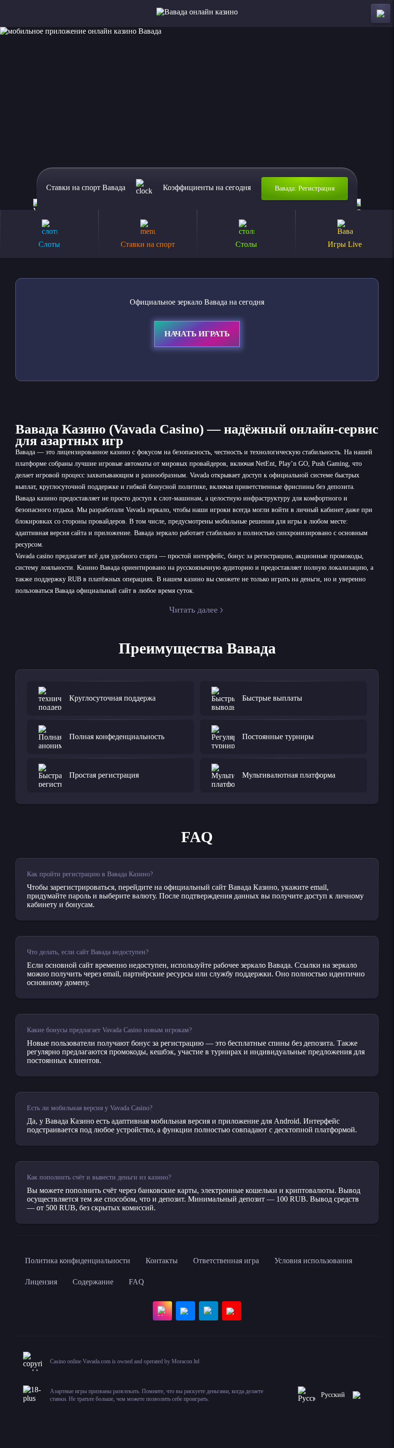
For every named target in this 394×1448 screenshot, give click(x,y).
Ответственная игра (226, 1260)
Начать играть (197, 333)
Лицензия (41, 1282)
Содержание (93, 1282)
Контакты (162, 1260)
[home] (197, 13)
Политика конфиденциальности (77, 1260)
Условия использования (313, 1260)
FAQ (136, 1282)
